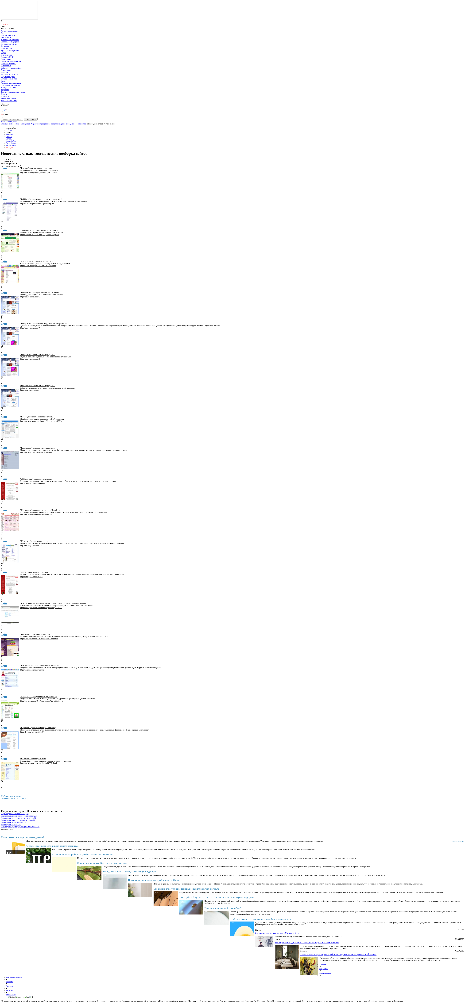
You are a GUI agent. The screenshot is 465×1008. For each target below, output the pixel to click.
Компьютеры (6, 48)
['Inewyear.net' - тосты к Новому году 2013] (10, 367)
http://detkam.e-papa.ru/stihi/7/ (31, 732)
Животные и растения (10, 40)
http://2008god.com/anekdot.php (32, 483)
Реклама (9, 990)
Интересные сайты (9, 44)
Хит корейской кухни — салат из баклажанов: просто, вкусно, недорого (216, 897)
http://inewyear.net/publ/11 (30, 297)
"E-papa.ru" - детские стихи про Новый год (38, 728)
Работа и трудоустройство (11, 68)
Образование (6, 59)
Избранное (10, 130)
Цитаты (9, 139)
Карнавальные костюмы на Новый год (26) (19, 816)
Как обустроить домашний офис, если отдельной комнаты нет (307, 942)
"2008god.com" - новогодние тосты (34, 572)
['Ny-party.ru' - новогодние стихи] (10, 553)
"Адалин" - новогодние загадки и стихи (37, 261)
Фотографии (11, 145)
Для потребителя (8, 35)
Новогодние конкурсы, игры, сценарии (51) (19, 818)
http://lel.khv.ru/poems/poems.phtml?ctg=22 (37, 203)
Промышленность (8, 64)
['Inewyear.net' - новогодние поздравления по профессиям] (10, 336)
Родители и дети (8, 77)
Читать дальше (458, 841)
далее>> (338, 937)
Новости (9, 134)
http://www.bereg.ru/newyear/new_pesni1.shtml (38, 172)
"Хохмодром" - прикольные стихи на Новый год (40, 510)
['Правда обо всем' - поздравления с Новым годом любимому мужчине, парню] (10, 616)
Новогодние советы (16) (11, 825)
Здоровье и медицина (10, 42)
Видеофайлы (11, 141)
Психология (6, 66)
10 (2, 193)
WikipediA (5, 105)
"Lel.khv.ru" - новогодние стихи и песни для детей (41, 199)
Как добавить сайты (14, 977)
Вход (3, 121)
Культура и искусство (10, 50)
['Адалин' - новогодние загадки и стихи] (10, 274)
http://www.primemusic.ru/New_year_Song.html (39, 639)
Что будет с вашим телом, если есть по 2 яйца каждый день (260, 919)
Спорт (3, 81)
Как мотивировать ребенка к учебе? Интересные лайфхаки (82, 854)
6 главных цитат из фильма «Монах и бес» (277, 933)
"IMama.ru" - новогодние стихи (33, 759)
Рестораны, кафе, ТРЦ (10, 74)
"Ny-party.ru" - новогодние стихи (34, 541)
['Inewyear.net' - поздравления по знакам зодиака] (10, 305)
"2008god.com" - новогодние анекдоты (36, 479)
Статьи (9, 137)
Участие (9, 982)
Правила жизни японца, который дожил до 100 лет (154, 880)
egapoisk (5, 114)
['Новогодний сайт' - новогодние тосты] (10, 429)
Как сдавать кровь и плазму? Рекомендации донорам (130, 871)
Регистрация (11, 121)
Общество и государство (11, 61)
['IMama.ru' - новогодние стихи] (10, 771)
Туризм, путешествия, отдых (13, 92)
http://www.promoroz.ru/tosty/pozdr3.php (36, 452)
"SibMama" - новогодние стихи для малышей (39, 230)
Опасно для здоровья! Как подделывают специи (102, 863)
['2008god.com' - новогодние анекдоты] (10, 491)
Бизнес (4, 33)
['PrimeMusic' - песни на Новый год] (10, 647)
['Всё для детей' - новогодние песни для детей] (10, 678)
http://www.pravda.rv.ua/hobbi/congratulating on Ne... (41, 608)
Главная (322, 964)
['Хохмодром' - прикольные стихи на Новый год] (10, 522)
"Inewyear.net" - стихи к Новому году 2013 (37, 386)
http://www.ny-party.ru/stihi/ (31, 545)
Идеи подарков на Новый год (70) (15, 814)
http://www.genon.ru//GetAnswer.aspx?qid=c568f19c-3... (42, 701)
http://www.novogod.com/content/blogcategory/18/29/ (41, 421)
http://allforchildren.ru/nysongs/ (32, 670)
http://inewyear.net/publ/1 (30, 390)
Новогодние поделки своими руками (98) (18, 820)
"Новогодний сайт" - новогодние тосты (36, 417)
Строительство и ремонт (11, 85)
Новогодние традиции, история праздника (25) (20, 827)
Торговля (5, 90)
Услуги (4, 94)
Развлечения (6, 70)
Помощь (9, 986)
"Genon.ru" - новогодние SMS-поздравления (38, 697)
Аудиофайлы (11, 143)
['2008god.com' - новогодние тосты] (10, 584)
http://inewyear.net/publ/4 (30, 359)
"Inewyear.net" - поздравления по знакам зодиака (40, 292)
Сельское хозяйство (9, 79)
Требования (11, 995)
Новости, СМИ (7, 57)
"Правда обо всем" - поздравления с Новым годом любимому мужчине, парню (53, 603)
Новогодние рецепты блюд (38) (14, 822)
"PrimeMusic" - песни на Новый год (35, 634)
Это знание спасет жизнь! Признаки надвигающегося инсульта (186, 888)
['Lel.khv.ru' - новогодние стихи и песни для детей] (10, 211)
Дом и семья (6, 37)
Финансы (5, 96)
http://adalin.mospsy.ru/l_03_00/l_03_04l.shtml (38, 266)
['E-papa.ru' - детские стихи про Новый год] (10, 740)
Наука (3, 53)
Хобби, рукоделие (8, 98)
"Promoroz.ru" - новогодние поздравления (37, 448)
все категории (7, 829)
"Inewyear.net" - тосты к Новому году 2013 (37, 355)
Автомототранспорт (9, 31)
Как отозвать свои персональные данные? (22, 837)
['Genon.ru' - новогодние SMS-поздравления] (10, 709)
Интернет (5, 46)
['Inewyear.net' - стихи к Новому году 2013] (10, 398)
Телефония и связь (8, 87)
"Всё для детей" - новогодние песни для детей (39, 665)
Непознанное (6, 55)
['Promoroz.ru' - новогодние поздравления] (10, 460)
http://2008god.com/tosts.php (31, 577)
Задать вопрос (325, 973)
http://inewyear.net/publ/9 (30, 328)
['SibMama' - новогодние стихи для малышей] (10, 242)
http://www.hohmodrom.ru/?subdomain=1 (36, 514)
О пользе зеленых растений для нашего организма (52, 845)
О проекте (323, 969)
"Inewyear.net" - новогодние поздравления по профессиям (44, 323)
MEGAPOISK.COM (9, 101)
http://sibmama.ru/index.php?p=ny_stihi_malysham (39, 235)
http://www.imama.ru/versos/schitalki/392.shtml (38, 763)
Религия (4, 72)
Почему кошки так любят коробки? (222, 908)
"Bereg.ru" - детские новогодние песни (36, 168)
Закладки (9, 147)
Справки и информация (11, 83)
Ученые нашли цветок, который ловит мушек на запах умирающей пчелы (338, 954)
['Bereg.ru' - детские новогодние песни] (10, 180)
